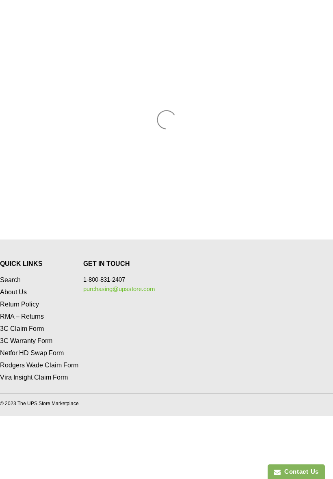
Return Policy (19, 304)
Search (10, 279)
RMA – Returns (22, 316)
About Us (13, 292)
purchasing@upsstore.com (119, 288)
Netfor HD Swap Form (32, 353)
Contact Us (300, 471)
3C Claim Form (22, 328)
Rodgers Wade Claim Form (39, 365)
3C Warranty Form (26, 340)
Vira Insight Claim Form (34, 377)
